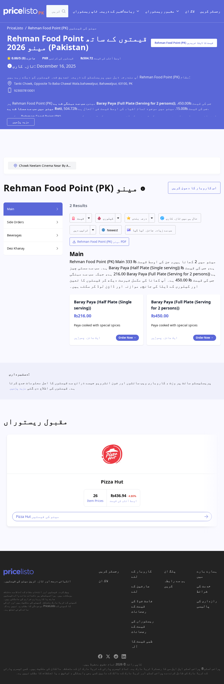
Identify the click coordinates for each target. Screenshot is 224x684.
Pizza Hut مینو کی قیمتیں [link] (37, 516)
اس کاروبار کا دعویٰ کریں (194, 187)
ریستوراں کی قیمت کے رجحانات (142, 626)
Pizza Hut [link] (112, 481)
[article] (112, 480)
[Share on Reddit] (116, 656)
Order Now (126, 337)
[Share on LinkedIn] (124, 656)
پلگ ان (170, 571)
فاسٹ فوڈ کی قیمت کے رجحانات (142, 606)
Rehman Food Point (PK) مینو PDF (101, 241)
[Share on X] (108, 656)
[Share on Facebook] (100, 656)
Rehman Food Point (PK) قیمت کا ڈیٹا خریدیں (184, 43)
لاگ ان (190, 11)
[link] (112, 454)
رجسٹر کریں (210, 11)
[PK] (20, 11)
